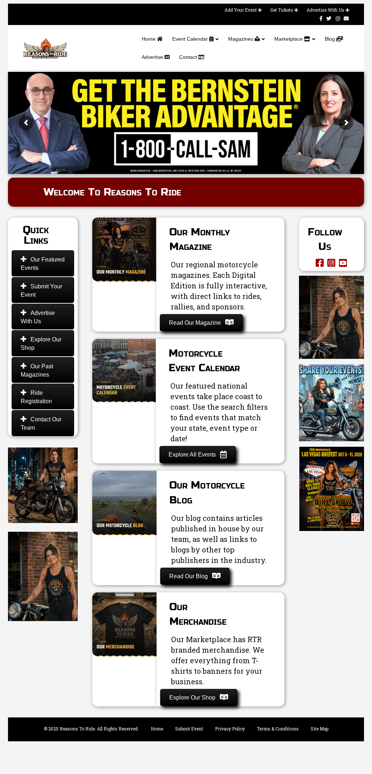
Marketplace (289, 39)
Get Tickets (282, 10)
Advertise (153, 57)
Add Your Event (241, 10)
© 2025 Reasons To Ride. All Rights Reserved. (91, 729)
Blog (330, 39)
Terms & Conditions (278, 729)
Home (149, 39)
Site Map (319, 729)
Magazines (241, 39)
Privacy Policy (230, 729)
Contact (188, 57)
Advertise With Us (326, 10)
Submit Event (189, 729)
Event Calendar (190, 39)
